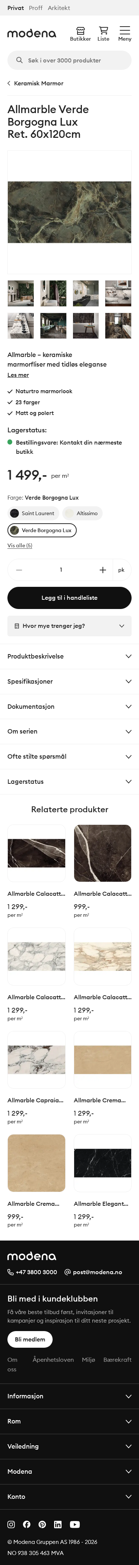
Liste (103, 38)
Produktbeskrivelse (35, 656)
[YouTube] (75, 1524)
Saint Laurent (38, 513)
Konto (16, 1496)
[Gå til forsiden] (31, 33)
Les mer (18, 374)
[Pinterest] (42, 1524)
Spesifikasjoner (30, 681)
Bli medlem (30, 1339)
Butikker (80, 38)
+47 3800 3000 (36, 1272)
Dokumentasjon (30, 706)
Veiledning (23, 1446)
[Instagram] (11, 1524)
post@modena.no (97, 1272)
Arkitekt (59, 7)
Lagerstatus (25, 781)
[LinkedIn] (58, 1524)
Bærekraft (117, 1359)
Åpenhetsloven (53, 1359)
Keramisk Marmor (38, 83)
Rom (14, 1421)
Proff (36, 7)
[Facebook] (26, 1524)
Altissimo (87, 513)
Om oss (12, 1364)
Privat (15, 7)
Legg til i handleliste (69, 597)
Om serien (22, 731)
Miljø (88, 1359)
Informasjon (25, 1396)
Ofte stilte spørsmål (36, 756)
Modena (19, 1471)
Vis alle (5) (19, 545)
